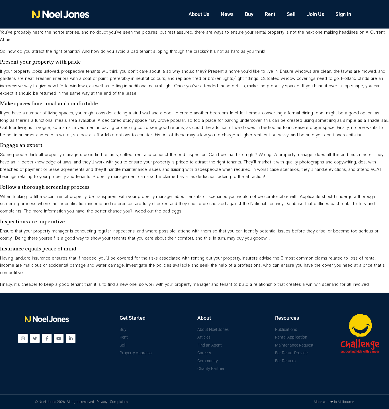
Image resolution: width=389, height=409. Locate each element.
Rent (270, 14)
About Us (199, 14)
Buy (249, 14)
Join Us (315, 14)
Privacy (102, 402)
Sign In (343, 14)
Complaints (119, 402)
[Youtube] (59, 338)
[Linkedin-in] (70, 338)
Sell (291, 14)
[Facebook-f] (47, 338)
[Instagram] (23, 338)
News (227, 14)
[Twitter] (35, 338)
